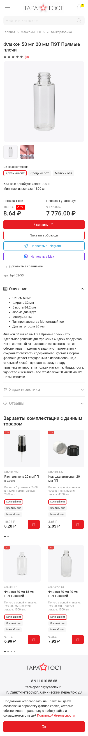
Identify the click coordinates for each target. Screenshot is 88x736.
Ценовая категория (15, 166)
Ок (44, 726)
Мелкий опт (63, 173)
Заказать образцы (44, 235)
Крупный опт (15, 173)
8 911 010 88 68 (44, 681)
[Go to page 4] (14, 651)
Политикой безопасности (56, 715)
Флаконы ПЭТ (31, 32)
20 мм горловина (59, 32)
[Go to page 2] (8, 536)
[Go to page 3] (11, 651)
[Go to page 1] (5, 536)
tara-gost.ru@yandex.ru (44, 687)
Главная (9, 32)
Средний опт (39, 173)
